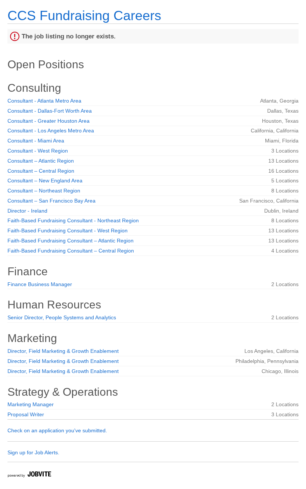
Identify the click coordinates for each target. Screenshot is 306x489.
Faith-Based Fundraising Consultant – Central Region (70, 251)
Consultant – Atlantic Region (40, 161)
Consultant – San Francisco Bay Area (51, 201)
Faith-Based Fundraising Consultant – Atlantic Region (70, 241)
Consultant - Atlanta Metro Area (44, 101)
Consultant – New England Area (44, 181)
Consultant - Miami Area (35, 141)
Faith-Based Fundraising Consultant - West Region (67, 230)
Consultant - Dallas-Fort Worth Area (49, 111)
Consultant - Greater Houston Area (48, 121)
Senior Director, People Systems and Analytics (61, 317)
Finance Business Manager (39, 284)
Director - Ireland (27, 211)
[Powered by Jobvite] (29, 475)
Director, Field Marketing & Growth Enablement (63, 351)
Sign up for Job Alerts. (33, 452)
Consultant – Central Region (40, 171)
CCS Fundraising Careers (84, 15)
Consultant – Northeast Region (43, 191)
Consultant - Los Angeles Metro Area (50, 131)
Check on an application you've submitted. (57, 430)
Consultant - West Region (37, 151)
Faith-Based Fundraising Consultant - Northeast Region (73, 220)
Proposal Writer (25, 414)
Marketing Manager (30, 404)
